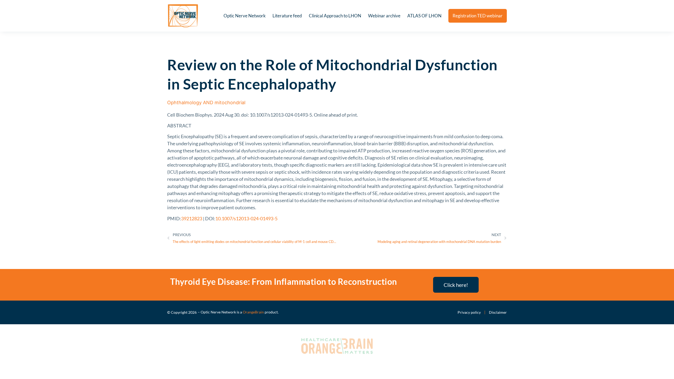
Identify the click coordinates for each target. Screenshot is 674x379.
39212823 (191, 218)
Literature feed (287, 15)
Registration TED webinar (478, 15)
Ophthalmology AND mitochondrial (206, 102)
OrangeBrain (253, 312)
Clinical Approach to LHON (335, 15)
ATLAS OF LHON (424, 15)
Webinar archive (384, 15)
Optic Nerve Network (245, 15)
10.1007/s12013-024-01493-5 (246, 218)
